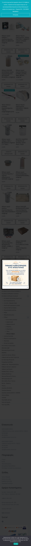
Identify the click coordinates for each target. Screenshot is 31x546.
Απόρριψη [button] (15, 14)
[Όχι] (29, 540)
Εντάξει (16, 543)
